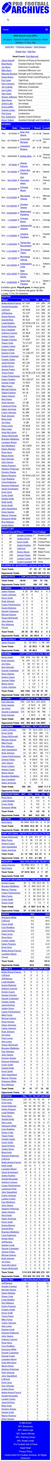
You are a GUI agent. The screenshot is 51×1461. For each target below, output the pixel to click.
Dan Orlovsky (8, 459)
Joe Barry (6, 67)
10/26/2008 (11, 212)
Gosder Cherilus (9, 340)
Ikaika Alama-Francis (11, 303)
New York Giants (24, 133)
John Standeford (9, 509)
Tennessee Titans (25, 251)
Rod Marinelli (32, 56)
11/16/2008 (11, 235)
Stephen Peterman (10, 469)
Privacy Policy (25, 1451)
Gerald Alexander (10, 306)
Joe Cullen (7, 90)
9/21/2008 (12, 180)
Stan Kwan (7, 100)
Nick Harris (7, 399)
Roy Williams (8, 522)
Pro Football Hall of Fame (25, 1444)
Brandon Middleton (10, 439)
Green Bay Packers (25, 172)
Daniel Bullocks (9, 326)
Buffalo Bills (26, 156)
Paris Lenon (7, 426)
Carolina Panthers (24, 235)
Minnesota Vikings (25, 197)
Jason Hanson (8, 396)
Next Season (40, 46)
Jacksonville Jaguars (26, 227)
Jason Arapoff (8, 60)
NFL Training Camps (25, 1437)
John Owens (7, 462)
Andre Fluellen (8, 379)
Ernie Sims (7, 492)
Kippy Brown (7, 77)
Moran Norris (8, 456)
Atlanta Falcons (24, 165)
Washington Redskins (25, 213)
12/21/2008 (11, 273)
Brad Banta (7, 64)
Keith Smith (7, 502)
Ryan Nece (7, 452)
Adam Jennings (9, 409)
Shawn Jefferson (9, 97)
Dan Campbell (8, 330)
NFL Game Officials (25, 1433)
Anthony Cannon (9, 333)
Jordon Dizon (8, 366)
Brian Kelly (7, 419)
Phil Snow (6, 113)
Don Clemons (8, 84)
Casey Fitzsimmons (11, 376)
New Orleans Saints (24, 273)
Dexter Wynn (8, 525)
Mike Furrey (7, 386)
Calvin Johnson (9, 412)
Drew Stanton (8, 512)
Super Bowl (25, 1447)
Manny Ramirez (9, 475)
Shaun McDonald (10, 436)
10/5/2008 (12, 188)
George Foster (8, 383)
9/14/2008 (12, 171)
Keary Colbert (8, 350)
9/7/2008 (13, 164)
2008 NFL (9, 46)
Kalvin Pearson (9, 466)
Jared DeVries (8, 363)
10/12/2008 (11, 197)
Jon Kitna (6, 422)
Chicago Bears (24, 189)
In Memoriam (25, 1422)
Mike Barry (7, 70)
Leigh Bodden (8, 323)
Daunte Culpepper (10, 356)
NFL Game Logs (25, 1429)
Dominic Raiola (9, 472)
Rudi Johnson (8, 416)
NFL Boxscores (25, 1426)
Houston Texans (24, 206)
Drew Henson (8, 403)
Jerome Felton (8, 369)
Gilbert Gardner (9, 393)
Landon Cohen (8, 346)
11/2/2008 (12, 219)
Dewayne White (9, 519)
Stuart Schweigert (10, 489)
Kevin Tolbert (8, 120)
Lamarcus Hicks (9, 406)
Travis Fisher (8, 373)
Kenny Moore (23, 552)
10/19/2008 (11, 205)
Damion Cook (8, 353)
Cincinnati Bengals (25, 140)
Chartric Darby (8, 359)
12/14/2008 (11, 265)
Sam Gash (6, 94)
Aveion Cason (8, 336)
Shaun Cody (7, 343)
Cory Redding (8, 479)
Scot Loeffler (7, 107)
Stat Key (32, 51)
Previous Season (24, 46)
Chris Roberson (9, 482)
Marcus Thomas (9, 515)
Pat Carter (6, 80)
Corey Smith (7, 495)
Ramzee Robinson (10, 485)
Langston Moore (9, 442)
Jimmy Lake (7, 103)
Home (5, 29)
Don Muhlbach (8, 446)
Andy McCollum (9, 432)
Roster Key (21, 51)
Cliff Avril (6, 310)
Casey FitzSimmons (11, 605)
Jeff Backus (7, 313)
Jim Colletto (7, 87)
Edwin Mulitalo (8, 449)
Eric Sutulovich (9, 117)
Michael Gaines (9, 389)
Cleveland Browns (25, 147)
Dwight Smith (8, 499)
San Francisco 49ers (24, 180)
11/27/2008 (11, 251)
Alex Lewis (7, 429)
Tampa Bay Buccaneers (25, 244)
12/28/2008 (11, 282)
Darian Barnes (8, 316)
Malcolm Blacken (10, 74)
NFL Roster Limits (25, 1440)
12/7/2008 (12, 258)
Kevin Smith (7, 505)
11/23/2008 (11, 244)
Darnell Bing (7, 320)
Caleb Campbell (24, 562)
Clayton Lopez (8, 110)
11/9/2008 (12, 226)
